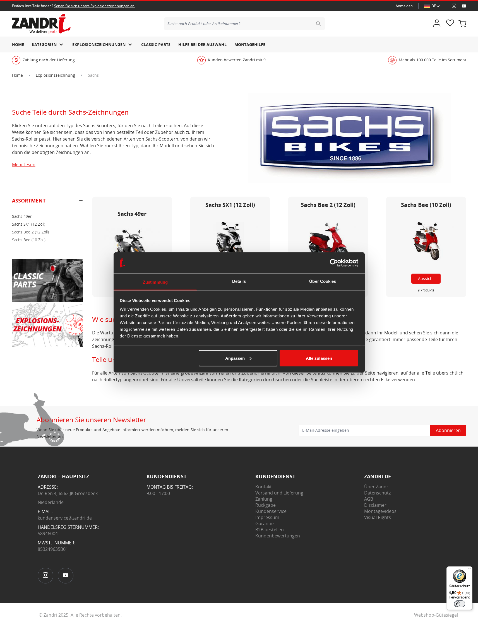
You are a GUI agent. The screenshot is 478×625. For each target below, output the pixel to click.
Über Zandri (377, 487)
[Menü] (469, 569)
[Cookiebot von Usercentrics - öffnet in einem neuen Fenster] (333, 263)
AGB (368, 499)
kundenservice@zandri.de (65, 518)
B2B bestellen (269, 530)
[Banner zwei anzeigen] (47, 325)
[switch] (459, 603)
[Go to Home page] (41, 24)
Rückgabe (265, 505)
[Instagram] (454, 6)
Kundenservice (271, 511)
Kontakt (263, 487)
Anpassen (235, 358)
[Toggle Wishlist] (450, 23)
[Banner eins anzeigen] (47, 280)
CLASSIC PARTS (155, 44)
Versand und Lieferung (279, 493)
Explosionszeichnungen (99, 44)
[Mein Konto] (437, 24)
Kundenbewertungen (277, 536)
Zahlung (263, 499)
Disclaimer (375, 505)
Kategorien (44, 44)
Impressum (267, 517)
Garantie (264, 523)
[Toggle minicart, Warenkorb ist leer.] (462, 24)
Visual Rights (377, 517)
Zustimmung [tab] (155, 282)
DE (433, 5)
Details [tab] (239, 281)
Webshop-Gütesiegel (436, 615)
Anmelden (404, 5)
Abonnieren (448, 430)
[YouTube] (464, 6)
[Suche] (318, 23)
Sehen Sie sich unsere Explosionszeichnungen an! (94, 5)
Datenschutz (377, 493)
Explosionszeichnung (55, 75)
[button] (47, 203)
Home (18, 44)
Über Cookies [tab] (322, 281)
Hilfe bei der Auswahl (202, 44)
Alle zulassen (319, 358)
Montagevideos (380, 511)
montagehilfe (249, 44)
